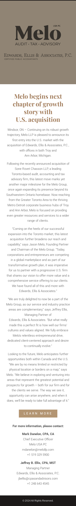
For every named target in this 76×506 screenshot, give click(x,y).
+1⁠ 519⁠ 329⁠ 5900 (38, 455)
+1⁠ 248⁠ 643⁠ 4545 (38, 483)
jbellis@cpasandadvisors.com (38, 478)
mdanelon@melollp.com (38, 449)
